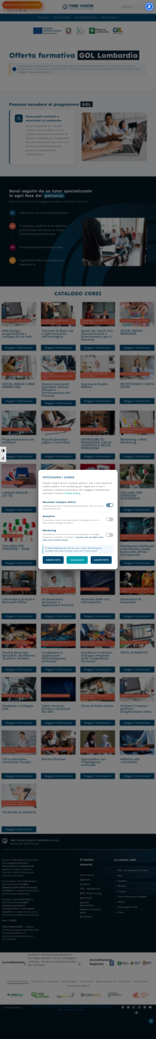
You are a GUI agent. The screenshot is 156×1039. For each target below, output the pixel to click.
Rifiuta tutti (53, 560)
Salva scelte (77, 560)
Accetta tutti (101, 560)
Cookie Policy (72, 493)
